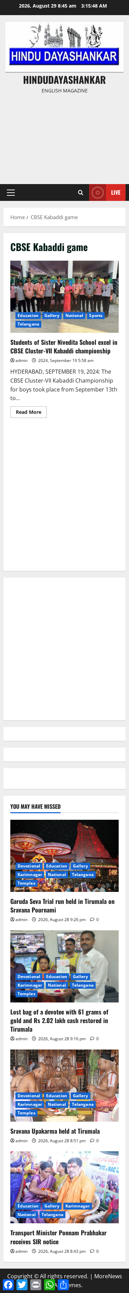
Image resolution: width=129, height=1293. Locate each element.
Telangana (28, 324)
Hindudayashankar (64, 79)
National (74, 315)
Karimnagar (30, 874)
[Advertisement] (64, 136)
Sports (96, 315)
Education (28, 315)
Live (115, 192)
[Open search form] (80, 192)
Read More (31, 413)
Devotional (29, 866)
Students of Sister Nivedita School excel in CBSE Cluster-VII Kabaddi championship (64, 297)
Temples (26, 883)
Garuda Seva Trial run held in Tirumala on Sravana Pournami (62, 905)
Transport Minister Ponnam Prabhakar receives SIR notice (58, 1237)
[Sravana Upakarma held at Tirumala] (64, 1086)
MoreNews (108, 1276)
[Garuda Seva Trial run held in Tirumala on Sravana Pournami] (64, 856)
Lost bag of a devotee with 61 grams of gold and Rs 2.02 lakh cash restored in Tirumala (59, 1020)
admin (21, 360)
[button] (10, 192)
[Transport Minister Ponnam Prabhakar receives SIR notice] (64, 1187)
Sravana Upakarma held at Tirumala (55, 1130)
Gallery (52, 315)
